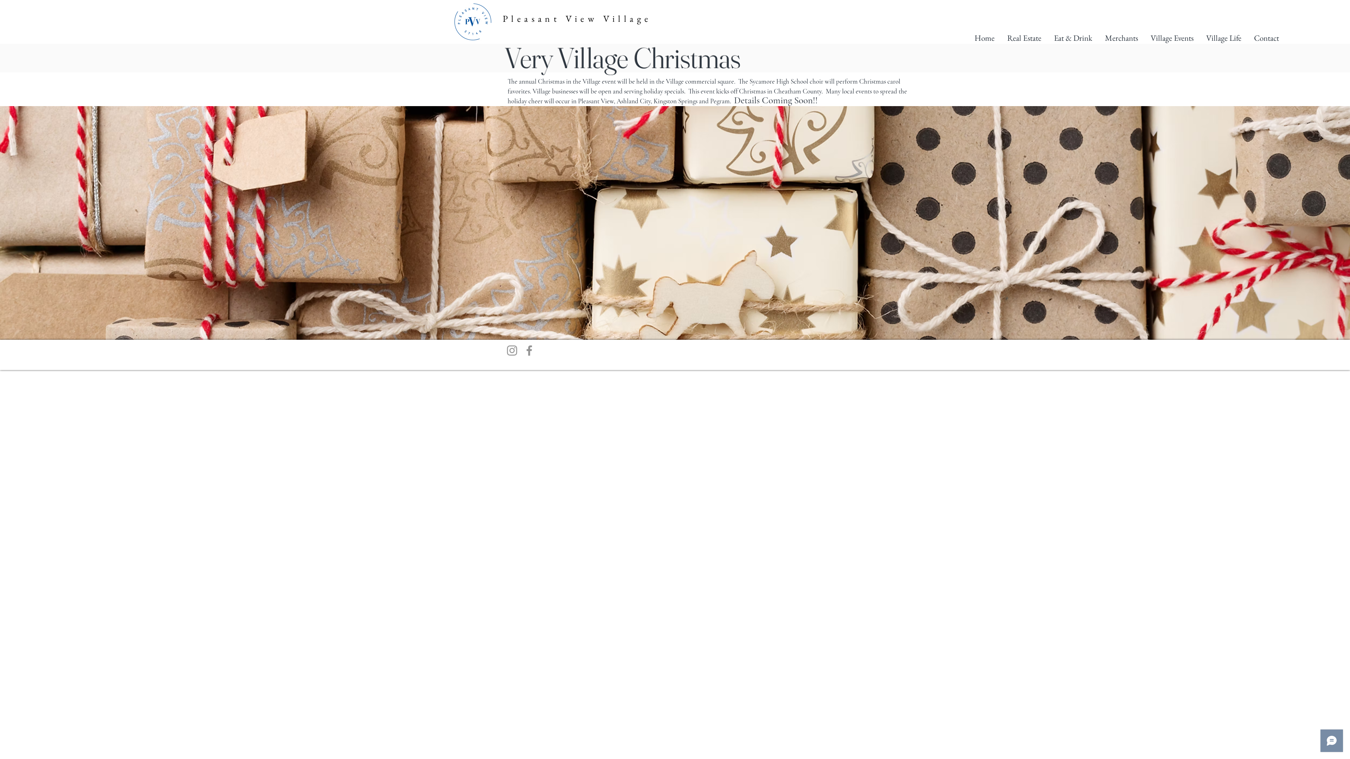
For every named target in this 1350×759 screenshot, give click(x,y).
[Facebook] (529, 350)
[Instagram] (512, 350)
